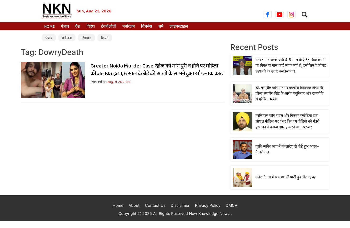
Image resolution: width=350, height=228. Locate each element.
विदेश (90, 27)
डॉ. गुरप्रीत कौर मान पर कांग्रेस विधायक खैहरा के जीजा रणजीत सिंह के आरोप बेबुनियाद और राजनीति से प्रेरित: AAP (289, 93)
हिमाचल (86, 38)
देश (77, 27)
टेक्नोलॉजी (108, 27)
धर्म (160, 27)
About (134, 205)
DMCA (231, 205)
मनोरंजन (128, 27)
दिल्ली (104, 38)
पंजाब (65, 27)
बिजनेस (146, 27)
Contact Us (155, 205)
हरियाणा (67, 38)
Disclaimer (180, 205)
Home (49, 27)
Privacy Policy (207, 205)
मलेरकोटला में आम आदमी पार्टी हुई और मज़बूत (285, 177)
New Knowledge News (210, 213)
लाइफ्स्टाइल (179, 27)
